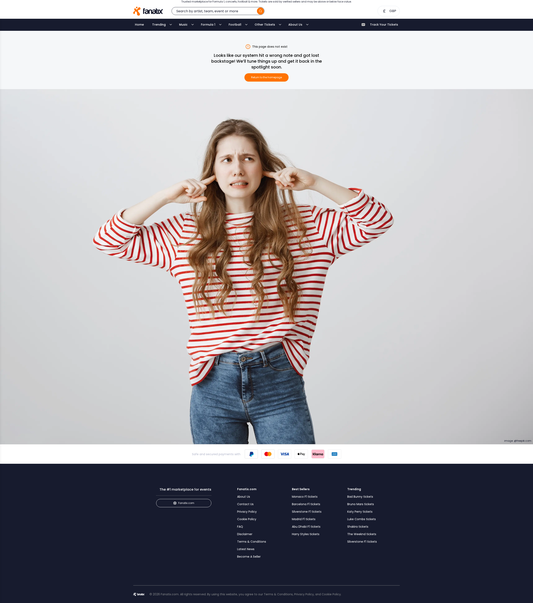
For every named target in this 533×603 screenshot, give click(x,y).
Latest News (245, 549)
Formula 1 (208, 24)
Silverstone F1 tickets (306, 512)
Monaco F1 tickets (305, 497)
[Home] (148, 11)
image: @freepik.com (517, 441)
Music (183, 24)
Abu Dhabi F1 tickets (306, 527)
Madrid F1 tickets (303, 519)
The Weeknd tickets (361, 534)
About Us (295, 24)
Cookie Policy (246, 519)
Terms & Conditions (251, 542)
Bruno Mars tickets (360, 504)
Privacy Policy (247, 512)
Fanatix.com (186, 503)
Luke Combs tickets (361, 519)
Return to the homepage (266, 77)
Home (139, 24)
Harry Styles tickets (305, 534)
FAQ (240, 527)
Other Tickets (265, 24)
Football (235, 24)
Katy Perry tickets (359, 512)
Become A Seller (249, 557)
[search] (260, 11)
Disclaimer (244, 534)
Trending (159, 24)
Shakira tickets (357, 527)
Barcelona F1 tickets (306, 504)
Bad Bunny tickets (360, 497)
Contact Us (245, 504)
